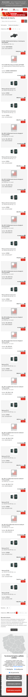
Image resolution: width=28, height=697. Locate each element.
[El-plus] (16, 9)
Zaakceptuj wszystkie (14, 690)
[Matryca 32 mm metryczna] (14, 197)
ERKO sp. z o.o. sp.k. (9, 136)
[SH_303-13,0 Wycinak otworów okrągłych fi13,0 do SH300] (14, 173)
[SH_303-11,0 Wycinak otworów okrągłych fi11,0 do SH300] (14, 127)
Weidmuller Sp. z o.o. (9, 44)
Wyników (3, 608)
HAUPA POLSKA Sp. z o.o (10, 90)
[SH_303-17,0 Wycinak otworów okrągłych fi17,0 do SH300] (14, 219)
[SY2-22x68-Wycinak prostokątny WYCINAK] (14, 59)
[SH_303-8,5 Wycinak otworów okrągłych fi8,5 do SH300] (14, 335)
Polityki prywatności (18, 666)
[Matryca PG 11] (14, 405)
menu (25, 9)
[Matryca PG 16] (14, 496)
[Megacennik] (4, 9)
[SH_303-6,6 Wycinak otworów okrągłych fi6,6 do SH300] (14, 311)
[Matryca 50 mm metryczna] (14, 289)
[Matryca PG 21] (14, 542)
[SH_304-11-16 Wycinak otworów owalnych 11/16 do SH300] (14, 381)
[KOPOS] (14, 14)
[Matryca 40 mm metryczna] (14, 243)
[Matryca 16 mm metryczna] (14, 83)
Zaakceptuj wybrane (14, 684)
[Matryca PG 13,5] (14, 450)
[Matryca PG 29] (14, 565)
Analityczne (19, 669)
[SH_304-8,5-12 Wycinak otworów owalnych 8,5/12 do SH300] (14, 519)
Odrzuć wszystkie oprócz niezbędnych (14, 677)
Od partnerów (14, 672)
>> (19, 29)
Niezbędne (10, 669)
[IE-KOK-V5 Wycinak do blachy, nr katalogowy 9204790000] (14, 35)
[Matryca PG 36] (14, 587)
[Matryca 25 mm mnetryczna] (14, 151)
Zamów (23, 53)
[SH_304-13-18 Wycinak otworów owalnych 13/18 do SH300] (14, 427)
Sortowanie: (4, 25)
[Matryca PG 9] (14, 359)
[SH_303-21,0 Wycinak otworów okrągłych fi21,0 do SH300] (14, 265)
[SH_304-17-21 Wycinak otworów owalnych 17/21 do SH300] (14, 473)
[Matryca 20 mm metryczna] (14, 105)
